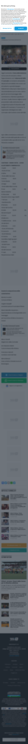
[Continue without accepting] (26, 2)
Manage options (7, 28)
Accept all (20, 28)
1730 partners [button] (10, 9)
